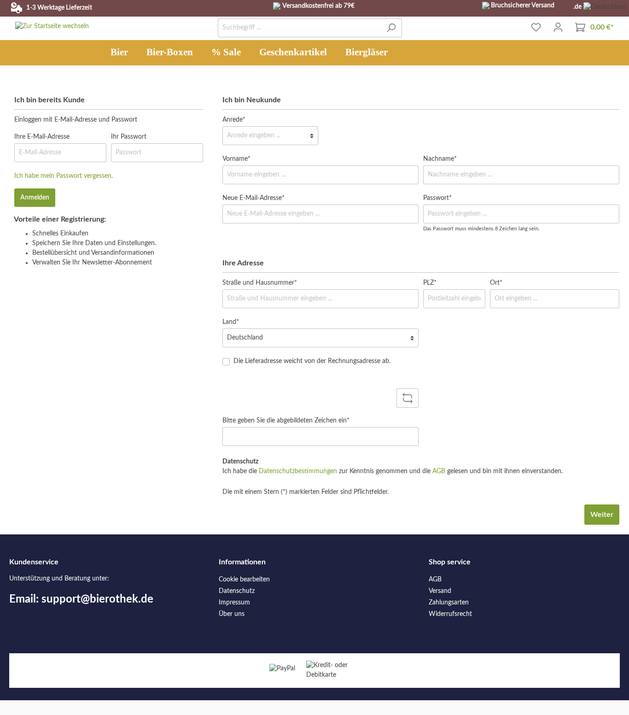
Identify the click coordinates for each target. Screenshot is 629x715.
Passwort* (437, 198)
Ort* (496, 283)
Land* (230, 322)
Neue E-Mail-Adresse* (253, 198)
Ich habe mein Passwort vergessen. (63, 176)
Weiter (601, 514)
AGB (438, 471)
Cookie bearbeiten (244, 579)
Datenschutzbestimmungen (298, 471)
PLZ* (430, 283)
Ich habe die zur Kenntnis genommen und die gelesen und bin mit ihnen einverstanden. (392, 471)
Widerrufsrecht (450, 614)
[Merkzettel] (536, 27)
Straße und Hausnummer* (259, 283)
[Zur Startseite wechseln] (52, 26)
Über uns (232, 614)
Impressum (234, 602)
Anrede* (233, 120)
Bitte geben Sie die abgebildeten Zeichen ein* (285, 420)
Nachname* (440, 159)
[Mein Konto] (558, 27)
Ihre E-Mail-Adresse (42, 137)
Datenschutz (237, 591)
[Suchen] (391, 27)
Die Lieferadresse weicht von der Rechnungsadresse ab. (311, 361)
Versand (440, 591)
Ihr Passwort (128, 137)
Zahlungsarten (449, 602)
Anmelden (34, 197)
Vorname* (236, 159)
